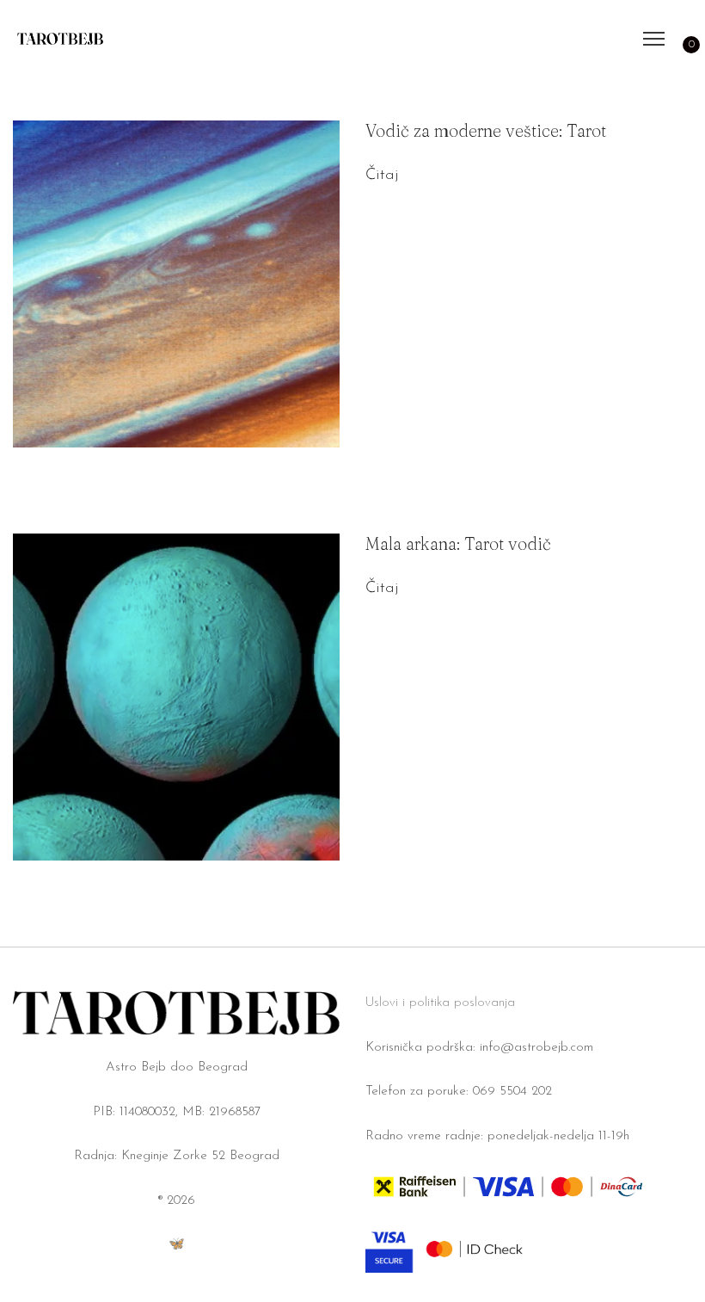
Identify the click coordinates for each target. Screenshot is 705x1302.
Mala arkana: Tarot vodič (458, 543)
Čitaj (381, 175)
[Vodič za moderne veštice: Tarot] (176, 283)
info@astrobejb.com (536, 1047)
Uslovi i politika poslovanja (440, 1003)
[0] (682, 38)
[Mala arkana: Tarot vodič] (176, 697)
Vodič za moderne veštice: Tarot (485, 130)
